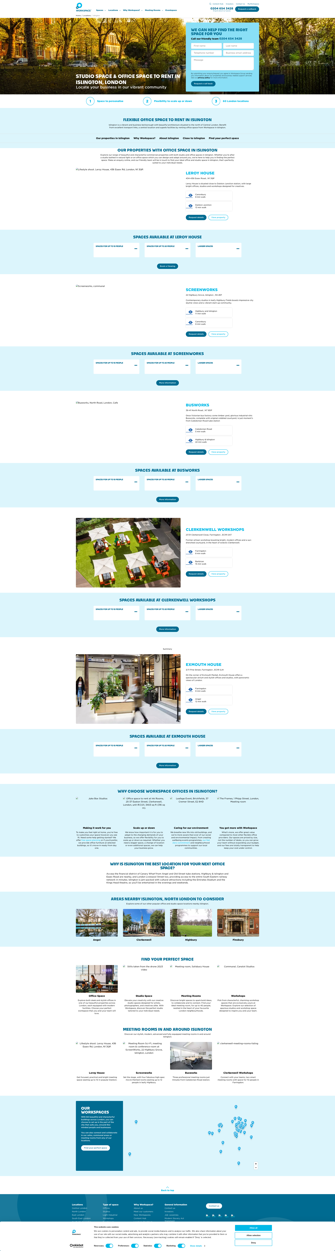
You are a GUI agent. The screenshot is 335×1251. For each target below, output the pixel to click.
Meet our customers (143, 1212)
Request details (196, 217)
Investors (229, 4)
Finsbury (238, 939)
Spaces (99, 10)
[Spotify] (226, 1216)
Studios (106, 1212)
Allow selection (254, 1235)
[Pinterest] (220, 1216)
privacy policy (204, 78)
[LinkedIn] (233, 1216)
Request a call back (203, 84)
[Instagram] (208, 1216)
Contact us (170, 1208)
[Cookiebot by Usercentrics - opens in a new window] (76, 1246)
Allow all (253, 1228)
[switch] (135, 1246)
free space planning (91, 840)
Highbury (191, 939)
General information (176, 1204)
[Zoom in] (256, 1164)
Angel (97, 939)
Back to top (167, 1190)
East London (78, 1215)
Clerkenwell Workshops (238, 1072)
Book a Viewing (167, 266)
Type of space (110, 1204)
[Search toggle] (210, 3)
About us (138, 1208)
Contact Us (240, 4)
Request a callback (247, 9)
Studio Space (144, 996)
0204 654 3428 (221, 8)
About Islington (169, 138)
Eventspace (171, 10)
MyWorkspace (253, 4)
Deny (253, 1243)
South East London (81, 1218)
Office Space (97, 996)
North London (79, 1212)
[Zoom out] (256, 1167)
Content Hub (218, 4)
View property (218, 217)
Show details (196, 1246)
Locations (113, 10)
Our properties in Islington (113, 138)
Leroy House (97, 1072)
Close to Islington (194, 138)
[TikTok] (214, 1216)
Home (78, 16)
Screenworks (144, 1072)
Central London (79, 1208)
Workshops (238, 996)
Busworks (191, 1072)
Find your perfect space (224, 138)
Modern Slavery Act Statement (174, 1219)
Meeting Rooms (152, 10)
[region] (191, 1136)
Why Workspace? (131, 10)
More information (167, 383)
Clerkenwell (143, 939)
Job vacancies (171, 1215)
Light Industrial (110, 1215)
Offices (106, 1208)
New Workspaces (142, 1215)
